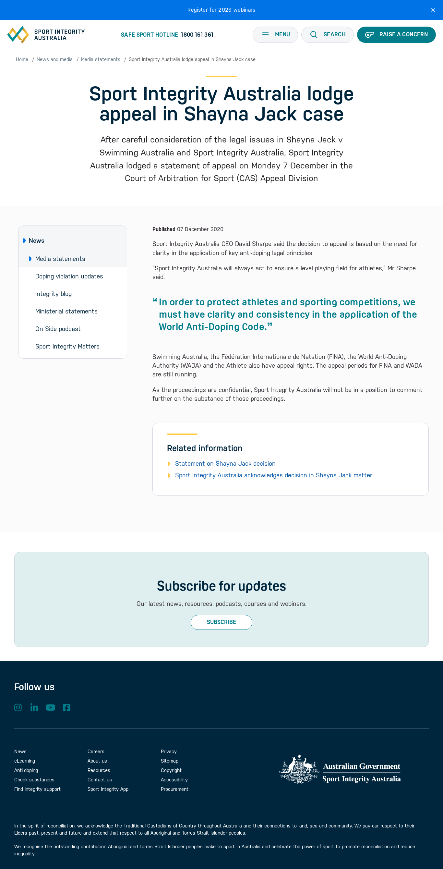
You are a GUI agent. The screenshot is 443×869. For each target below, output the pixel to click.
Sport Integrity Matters (67, 346)
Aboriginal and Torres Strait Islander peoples (197, 833)
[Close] (433, 10)
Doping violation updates (69, 276)
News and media (55, 59)
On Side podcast (58, 328)
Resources (99, 770)
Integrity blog (53, 293)
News (36, 240)
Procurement (174, 789)
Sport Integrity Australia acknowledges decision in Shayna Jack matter (273, 475)
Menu (282, 34)
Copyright (171, 770)
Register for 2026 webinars (221, 10)
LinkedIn (34, 707)
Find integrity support (37, 789)
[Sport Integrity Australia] (46, 34)
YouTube (50, 707)
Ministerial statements (66, 311)
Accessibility (174, 779)
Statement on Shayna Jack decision (225, 463)
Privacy (169, 751)
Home (22, 59)
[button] (327, 35)
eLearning (24, 761)
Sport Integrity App (108, 789)
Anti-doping (26, 770)
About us (97, 761)
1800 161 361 (197, 34)
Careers (96, 751)
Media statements (100, 59)
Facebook (66, 707)
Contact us (100, 779)
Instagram (17, 707)
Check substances (34, 779)
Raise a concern (403, 34)
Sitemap (169, 761)
